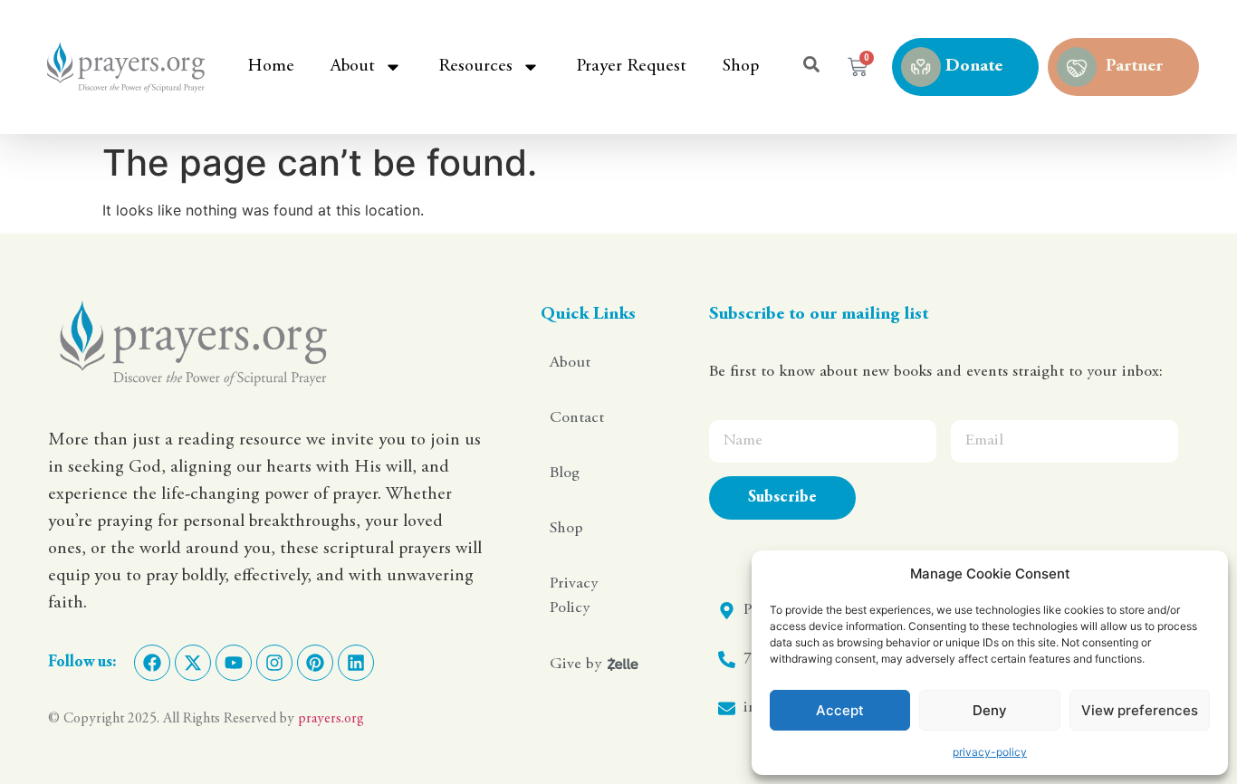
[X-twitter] (193, 663)
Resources (475, 66)
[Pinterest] (315, 663)
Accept (840, 710)
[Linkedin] (356, 663)
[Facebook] (152, 663)
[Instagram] (274, 663)
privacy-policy (990, 752)
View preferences (1139, 710)
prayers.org (331, 719)
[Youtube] (234, 663)
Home (270, 66)
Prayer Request (631, 66)
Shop (741, 66)
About (353, 66)
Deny (990, 710)
